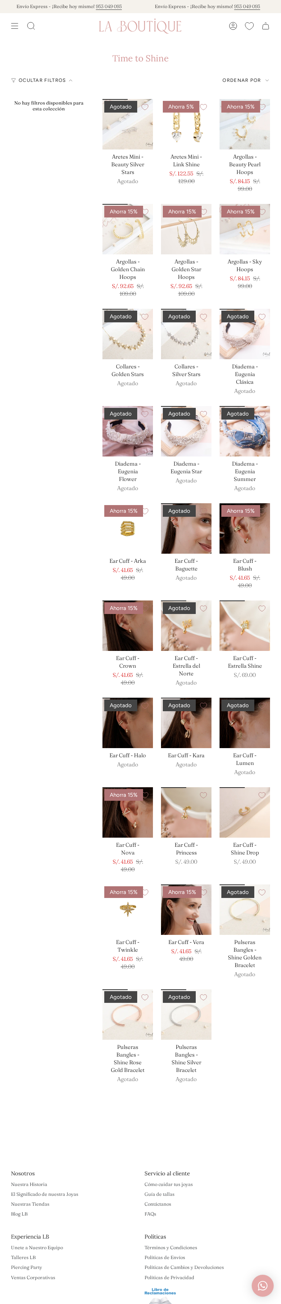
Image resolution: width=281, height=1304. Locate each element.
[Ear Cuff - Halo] (127, 723)
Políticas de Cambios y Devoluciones (184, 1267)
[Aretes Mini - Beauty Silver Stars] (127, 124)
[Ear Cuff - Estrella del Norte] (186, 625)
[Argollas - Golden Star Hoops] (186, 229)
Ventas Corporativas (33, 1277)
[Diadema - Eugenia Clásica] (245, 334)
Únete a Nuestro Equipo (37, 1247)
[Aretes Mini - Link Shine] (186, 124)
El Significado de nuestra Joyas (44, 1194)
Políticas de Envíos (165, 1257)
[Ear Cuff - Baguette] (186, 528)
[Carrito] (265, 26)
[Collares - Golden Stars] (127, 334)
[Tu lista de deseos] (249, 26)
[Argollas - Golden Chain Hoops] (127, 229)
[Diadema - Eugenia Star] (186, 431)
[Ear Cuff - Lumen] (245, 723)
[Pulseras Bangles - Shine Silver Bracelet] (186, 1014)
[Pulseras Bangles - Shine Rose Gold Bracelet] (127, 1014)
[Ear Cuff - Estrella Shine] (245, 625)
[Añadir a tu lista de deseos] (145, 107)
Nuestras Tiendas (30, 1204)
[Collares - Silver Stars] (186, 334)
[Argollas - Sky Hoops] (245, 229)
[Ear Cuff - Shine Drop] (245, 812)
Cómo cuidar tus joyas (169, 1184)
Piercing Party (26, 1267)
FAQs (150, 1214)
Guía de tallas (160, 1194)
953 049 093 (97, 6)
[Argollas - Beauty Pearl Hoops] (245, 124)
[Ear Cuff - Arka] (127, 528)
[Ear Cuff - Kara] (186, 723)
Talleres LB (23, 1257)
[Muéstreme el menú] (14, 26)
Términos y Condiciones (171, 1247)
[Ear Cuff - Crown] (127, 625)
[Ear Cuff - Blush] (245, 528)
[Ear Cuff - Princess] (186, 812)
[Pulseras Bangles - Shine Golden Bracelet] (245, 909)
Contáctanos (158, 1204)
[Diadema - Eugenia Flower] (127, 431)
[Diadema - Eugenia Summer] (245, 431)
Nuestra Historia (29, 1184)
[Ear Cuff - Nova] (127, 812)
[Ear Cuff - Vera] (186, 909)
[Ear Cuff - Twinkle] (127, 909)
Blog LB (19, 1214)
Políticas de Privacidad (169, 1277)
